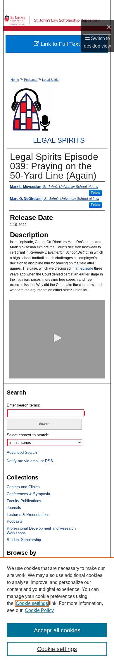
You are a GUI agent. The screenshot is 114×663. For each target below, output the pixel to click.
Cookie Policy (39, 610)
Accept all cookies (57, 630)
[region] (57, 610)
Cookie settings (32, 603)
